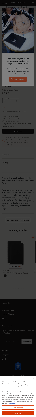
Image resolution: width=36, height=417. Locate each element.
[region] (18, 396)
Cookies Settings (18, 407)
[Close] (33, 379)
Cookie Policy (12, 403)
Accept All (18, 413)
